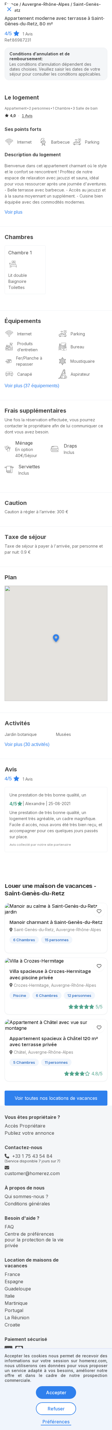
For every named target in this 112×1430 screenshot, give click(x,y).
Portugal (14, 1310)
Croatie (12, 1325)
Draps (70, 446)
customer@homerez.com (32, 1173)
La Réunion (17, 1317)
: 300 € (61, 511)
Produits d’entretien (27, 346)
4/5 (8, 33)
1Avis (28, 33)
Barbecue (60, 142)
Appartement (16, 108)
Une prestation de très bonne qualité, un (47, 794)
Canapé (24, 374)
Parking (92, 142)
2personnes (39, 108)
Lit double (17, 275)
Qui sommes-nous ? (26, 1196)
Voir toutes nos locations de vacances (56, 1098)
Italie (10, 1296)
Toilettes (16, 287)
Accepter (56, 1392)
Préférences (56, 1422)
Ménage (24, 443)
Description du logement (33, 154)
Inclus (69, 452)
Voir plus (13, 212)
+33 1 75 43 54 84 (32, 1156)
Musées (63, 734)
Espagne (14, 1281)
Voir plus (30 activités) (27, 744)
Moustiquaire (82, 361)
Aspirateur (80, 374)
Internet (24, 142)
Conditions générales (27, 1204)
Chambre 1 (20, 252)
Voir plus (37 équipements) (32, 385)
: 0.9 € (25, 552)
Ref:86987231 (18, 39)
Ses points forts (23, 129)
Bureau (77, 346)
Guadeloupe (18, 1289)
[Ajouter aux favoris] (99, 911)
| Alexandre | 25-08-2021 (46, 803)
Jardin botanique (21, 734)
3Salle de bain (85, 108)
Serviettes (29, 466)
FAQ (9, 1227)
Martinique (16, 1303)
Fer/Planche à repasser (29, 361)
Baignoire (17, 281)
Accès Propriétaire (25, 1126)
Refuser (56, 1409)
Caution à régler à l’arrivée (30, 511)
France (12, 1274)
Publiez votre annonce (29, 1133)
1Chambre (61, 108)
